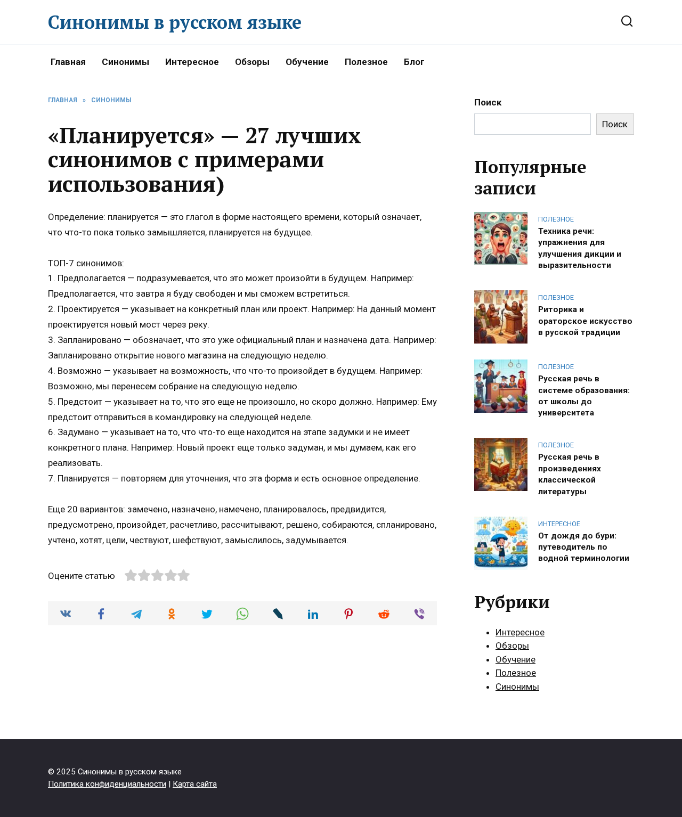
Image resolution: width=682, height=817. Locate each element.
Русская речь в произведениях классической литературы (569, 474)
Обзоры (252, 61)
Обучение (307, 61)
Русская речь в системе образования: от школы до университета (584, 396)
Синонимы (125, 61)
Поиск (487, 102)
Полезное (366, 61)
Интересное (192, 61)
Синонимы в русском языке (175, 22)
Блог (414, 61)
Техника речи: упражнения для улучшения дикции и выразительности (579, 247)
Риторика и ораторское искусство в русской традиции (585, 321)
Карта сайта (195, 784)
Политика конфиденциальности (107, 784)
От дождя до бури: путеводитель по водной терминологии (583, 546)
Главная (68, 61)
